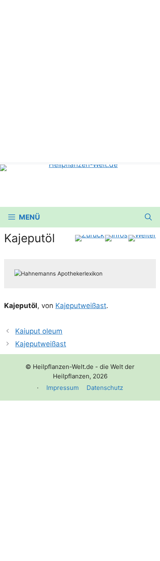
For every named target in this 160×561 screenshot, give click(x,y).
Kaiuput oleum (38, 331)
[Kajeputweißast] (142, 238)
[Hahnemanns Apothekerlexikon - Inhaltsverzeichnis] (116, 238)
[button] (148, 217)
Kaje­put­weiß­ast (80, 305)
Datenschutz (105, 388)
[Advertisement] (80, 80)
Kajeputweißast (40, 344)
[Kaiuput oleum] (89, 238)
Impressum (62, 388)
